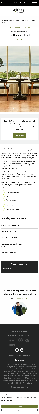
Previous (2, 311)
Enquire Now (19, 135)
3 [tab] (19, 109)
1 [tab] (14, 109)
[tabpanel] (19, 79)
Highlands (25, 20)
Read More (7, 268)
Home (3, 20)
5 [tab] (25, 109)
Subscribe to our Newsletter (19, 356)
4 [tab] (22, 109)
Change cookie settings (19, 387)
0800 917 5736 (19, 2)
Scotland (17, 20)
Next (37, 311)
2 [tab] (17, 109)
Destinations (10, 20)
